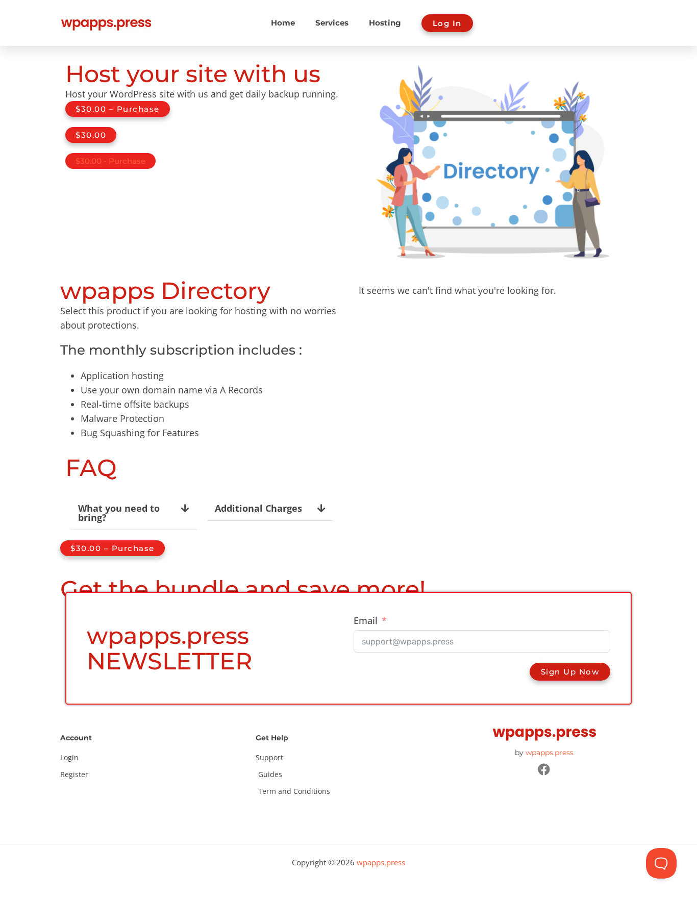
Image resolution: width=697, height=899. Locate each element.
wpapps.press (550, 752)
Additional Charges (258, 508)
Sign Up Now (570, 672)
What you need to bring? (119, 512)
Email (366, 620)
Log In (447, 23)
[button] (133, 513)
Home (283, 23)
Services (331, 23)
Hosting (385, 23)
